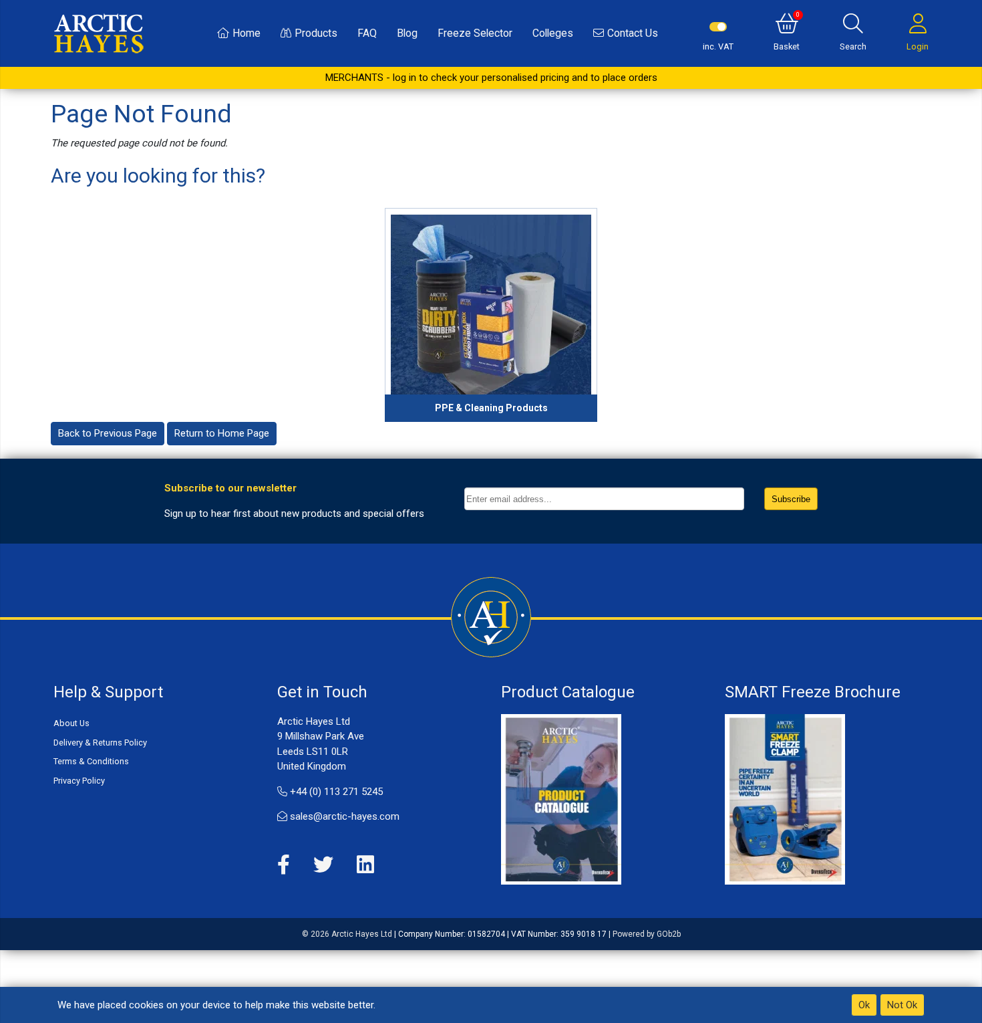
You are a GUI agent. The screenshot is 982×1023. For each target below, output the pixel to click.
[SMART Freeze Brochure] (785, 798)
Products (316, 33)
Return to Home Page (221, 433)
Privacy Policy (79, 781)
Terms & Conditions (91, 761)
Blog (407, 33)
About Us (71, 723)
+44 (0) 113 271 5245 (335, 792)
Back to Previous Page (107, 433)
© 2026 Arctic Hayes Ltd (347, 934)
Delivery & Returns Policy (100, 742)
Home (246, 33)
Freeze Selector (475, 33)
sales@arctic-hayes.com (343, 816)
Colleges (552, 33)
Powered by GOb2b (647, 934)
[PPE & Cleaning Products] (491, 315)
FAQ (367, 33)
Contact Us (632, 33)
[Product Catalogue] (561, 798)
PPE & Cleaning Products (491, 408)
